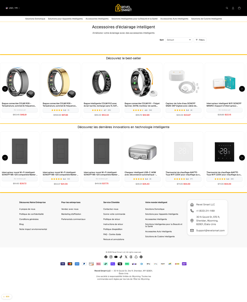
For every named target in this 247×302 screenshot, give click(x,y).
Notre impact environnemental (33, 229)
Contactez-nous (110, 209)
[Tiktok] (121, 257)
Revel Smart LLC (119, 252)
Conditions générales (28, 219)
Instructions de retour (113, 224)
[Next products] (242, 89)
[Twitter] (126, 257)
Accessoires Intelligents (156, 219)
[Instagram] (111, 257)
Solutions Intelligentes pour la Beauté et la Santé (163, 225)
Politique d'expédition (112, 229)
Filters (202, 40)
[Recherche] (227, 8)
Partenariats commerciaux (73, 219)
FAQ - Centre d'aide (112, 234)
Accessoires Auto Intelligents (158, 231)
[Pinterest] (141, 257)
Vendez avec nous (69, 209)
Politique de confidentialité (31, 214)
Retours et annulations (113, 239)
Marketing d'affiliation (71, 214)
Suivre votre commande (114, 214)
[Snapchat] (136, 257)
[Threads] (131, 257)
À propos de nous (27, 209)
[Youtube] (116, 257)
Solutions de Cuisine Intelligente (160, 236)
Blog (21, 224)
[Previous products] (5, 89)
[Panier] (239, 8)
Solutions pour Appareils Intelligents (161, 214)
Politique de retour (111, 219)
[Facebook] (106, 257)
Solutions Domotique (154, 209)
